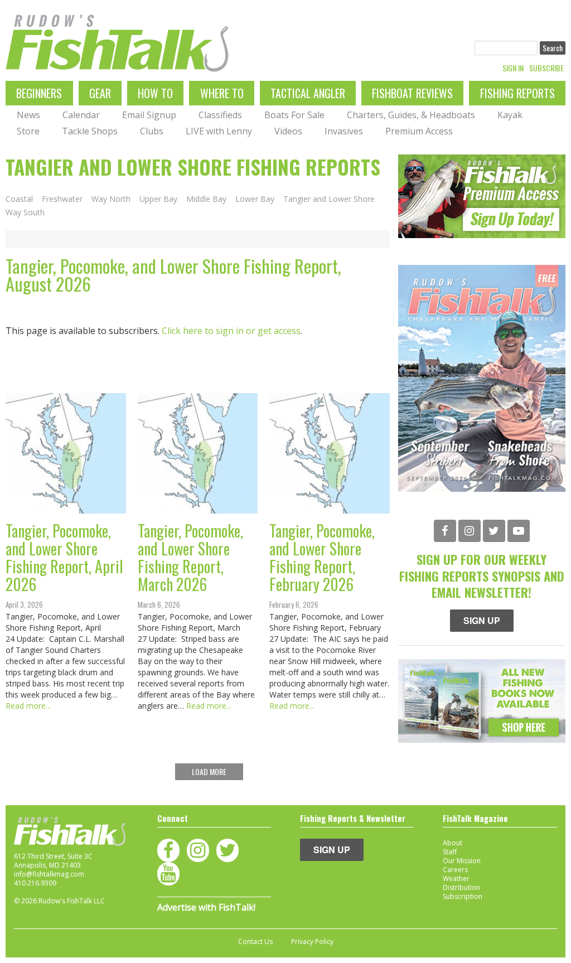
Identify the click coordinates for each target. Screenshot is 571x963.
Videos (288, 131)
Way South (25, 212)
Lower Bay (254, 199)
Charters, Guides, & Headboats (411, 115)
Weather (456, 878)
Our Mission (462, 860)
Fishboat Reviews (412, 93)
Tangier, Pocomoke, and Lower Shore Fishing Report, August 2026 (173, 275)
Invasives (344, 131)
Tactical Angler (307, 93)
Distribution (461, 887)
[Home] (117, 43)
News (28, 115)
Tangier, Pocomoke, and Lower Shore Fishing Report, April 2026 (66, 557)
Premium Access (419, 131)
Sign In (513, 68)
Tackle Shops (90, 131)
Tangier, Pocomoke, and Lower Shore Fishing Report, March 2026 (192, 557)
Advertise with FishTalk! (206, 907)
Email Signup (149, 115)
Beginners (39, 93)
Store (28, 131)
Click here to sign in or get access (231, 331)
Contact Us (255, 941)
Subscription (462, 896)
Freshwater (62, 199)
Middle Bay (206, 199)
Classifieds (220, 115)
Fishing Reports (517, 93)
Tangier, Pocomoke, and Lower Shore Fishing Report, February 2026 (323, 557)
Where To (222, 93)
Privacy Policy (312, 941)
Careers (455, 869)
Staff (450, 851)
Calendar (81, 115)
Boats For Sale (294, 115)
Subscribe (546, 68)
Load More (209, 771)
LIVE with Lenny (219, 131)
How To (155, 93)
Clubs (151, 131)
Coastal (19, 199)
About (452, 843)
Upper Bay (158, 199)
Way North (110, 199)
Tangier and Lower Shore (329, 199)
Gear (100, 93)
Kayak (509, 115)
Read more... (28, 705)
